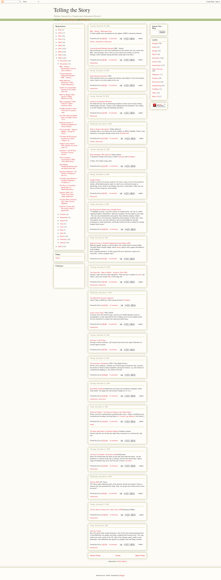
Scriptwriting (156, 85)
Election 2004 (94, 482)
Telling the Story (72, 9)
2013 (60, 30)
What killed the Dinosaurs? (99, 76)
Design (154, 51)
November (64, 64)
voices (139, 275)
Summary (121, 157)
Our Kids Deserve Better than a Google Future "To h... (68, 117)
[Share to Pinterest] (133, 39)
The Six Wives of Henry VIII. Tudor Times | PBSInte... (68, 201)
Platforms (155, 74)
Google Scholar (95, 180)
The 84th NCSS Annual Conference (101, 298)
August (62, 220)
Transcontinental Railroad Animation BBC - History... (67, 75)
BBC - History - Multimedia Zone (101, 31)
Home (117, 556)
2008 (60, 45)
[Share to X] (129, 39)
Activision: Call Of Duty (98, 340)
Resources (108, 41)
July (61, 224)
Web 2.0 (155, 96)
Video (154, 93)
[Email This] (125, 39)
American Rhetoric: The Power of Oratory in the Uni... (68, 173)
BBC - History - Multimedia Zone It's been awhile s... (68, 68)
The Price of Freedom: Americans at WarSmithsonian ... (68, 187)
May (62, 230)
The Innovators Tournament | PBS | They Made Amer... (67, 159)
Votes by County (95, 531)
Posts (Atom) (122, 561)
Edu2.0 (154, 54)
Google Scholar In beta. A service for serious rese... (68, 110)
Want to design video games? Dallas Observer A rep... (67, 96)
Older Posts (140, 556)
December (64, 61)
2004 (60, 58)
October (63, 214)
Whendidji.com (85, 20)
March (62, 236)
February (63, 239)
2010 (60, 39)
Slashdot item (124, 133)
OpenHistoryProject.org (69, 20)
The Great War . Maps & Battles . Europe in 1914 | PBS (108, 272)
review (118, 247)
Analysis (155, 43)
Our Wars (128, 461)
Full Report (131, 157)
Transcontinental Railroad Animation (102, 48)
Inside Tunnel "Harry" (97, 313)
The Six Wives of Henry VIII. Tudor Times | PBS (106, 510)
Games (92, 41)
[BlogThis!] (127, 39)
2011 (60, 36)
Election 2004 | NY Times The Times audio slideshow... (67, 194)
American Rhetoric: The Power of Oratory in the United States (110, 412)
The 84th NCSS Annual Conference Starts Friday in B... (68, 138)
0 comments (113, 38)
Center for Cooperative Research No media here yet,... (68, 89)
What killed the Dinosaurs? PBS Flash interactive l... (67, 82)
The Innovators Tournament (99, 363)
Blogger (121, 575)
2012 (60, 33)
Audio (92, 424)
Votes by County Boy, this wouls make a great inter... (67, 208)
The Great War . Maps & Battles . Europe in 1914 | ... (68, 131)
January (63, 242)
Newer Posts (95, 556)
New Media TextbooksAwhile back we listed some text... (68, 166)
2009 (60, 42)
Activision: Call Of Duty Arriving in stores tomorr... (68, 152)
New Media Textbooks (97, 389)
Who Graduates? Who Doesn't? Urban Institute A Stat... (68, 103)
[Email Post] (120, 38)
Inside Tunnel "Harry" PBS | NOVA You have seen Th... (68, 145)
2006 (60, 52)
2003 (60, 246)
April (62, 233)
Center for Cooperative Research (101, 101)
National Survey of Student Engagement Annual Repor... (68, 124)
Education (155, 58)
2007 (60, 49)
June (62, 227)
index (109, 277)
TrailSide (155, 89)
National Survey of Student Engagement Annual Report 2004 (110, 243)
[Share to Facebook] (131, 39)
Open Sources (157, 69)
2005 (60, 55)
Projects (155, 78)
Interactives (100, 41)
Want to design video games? (100, 129)
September (64, 217)
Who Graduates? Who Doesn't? (100, 155)
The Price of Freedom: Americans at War (103, 454)
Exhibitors (127, 300)
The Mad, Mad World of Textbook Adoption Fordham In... (68, 180)
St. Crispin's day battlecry (126, 416)
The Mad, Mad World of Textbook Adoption (104, 431)
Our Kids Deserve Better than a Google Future (105, 209)
